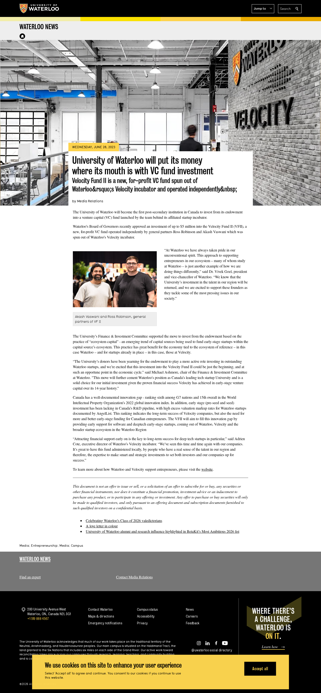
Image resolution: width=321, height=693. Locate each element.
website (207, 469)
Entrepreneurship (44, 545)
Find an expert (30, 576)
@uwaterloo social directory (212, 650)
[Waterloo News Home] (22, 36)
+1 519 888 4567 (38, 619)
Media (24, 545)
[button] (263, 8)
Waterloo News (35, 559)
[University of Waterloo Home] (39, 8)
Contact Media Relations (134, 576)
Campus (77, 545)
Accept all (260, 668)
